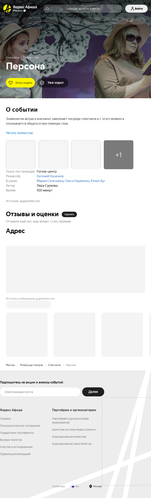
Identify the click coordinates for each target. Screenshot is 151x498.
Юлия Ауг (98, 181)
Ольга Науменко (77, 181)
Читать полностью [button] (19, 133)
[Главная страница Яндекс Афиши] (7, 9)
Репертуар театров (31, 365)
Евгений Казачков (50, 176)
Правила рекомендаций (15, 454)
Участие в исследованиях (16, 446)
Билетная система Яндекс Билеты (74, 429)
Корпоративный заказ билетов (72, 443)
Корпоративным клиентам (69, 436)
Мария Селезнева (50, 181)
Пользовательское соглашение (20, 425)
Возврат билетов (11, 439)
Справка (5, 418)
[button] (129, 20)
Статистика (58, 486)
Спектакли (54, 365)
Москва (10, 365)
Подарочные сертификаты (17, 432)
